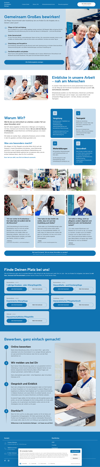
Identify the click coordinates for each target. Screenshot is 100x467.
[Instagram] (9, 461)
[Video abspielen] (10, 93)
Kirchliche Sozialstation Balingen (7, 4)
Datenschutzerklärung (75, 463)
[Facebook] (5, 461)
